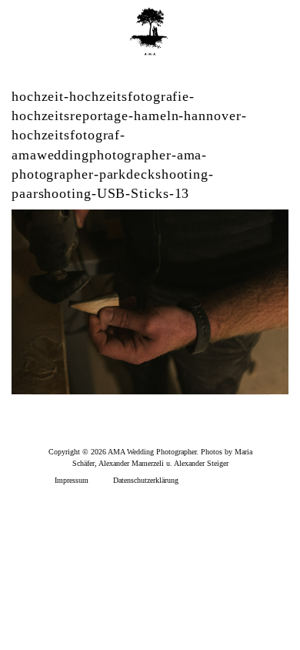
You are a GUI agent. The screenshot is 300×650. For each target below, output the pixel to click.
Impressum (71, 480)
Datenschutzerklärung (145, 480)
